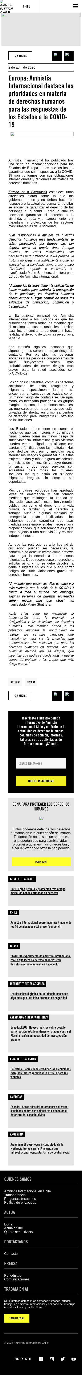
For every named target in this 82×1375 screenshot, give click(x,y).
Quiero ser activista (18, 1232)
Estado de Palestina (23, 1059)
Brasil (14, 946)
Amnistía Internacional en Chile (27, 1191)
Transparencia (15, 1195)
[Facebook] (41, 1358)
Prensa (31, 682)
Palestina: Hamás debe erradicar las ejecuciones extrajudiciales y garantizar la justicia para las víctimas (41, 1073)
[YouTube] (73, 1358)
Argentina (16, 1134)
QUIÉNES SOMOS (18, 1179)
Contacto (11, 1253)
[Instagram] (52, 1358)
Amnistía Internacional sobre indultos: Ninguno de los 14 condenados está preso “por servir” (41, 925)
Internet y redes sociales (27, 984)
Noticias (15, 682)
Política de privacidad (20, 1202)
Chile (13, 912)
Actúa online (13, 1228)
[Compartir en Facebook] (57, 56)
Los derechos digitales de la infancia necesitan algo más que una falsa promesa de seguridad (39, 996)
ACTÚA (9, 1212)
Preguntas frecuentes (20, 1199)
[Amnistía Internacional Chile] (6, 6)
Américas (16, 1097)
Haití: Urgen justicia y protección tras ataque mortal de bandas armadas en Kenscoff (38, 891)
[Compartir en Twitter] (69, 56)
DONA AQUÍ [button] (41, 861)
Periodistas (12, 1275)
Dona (8, 1224)
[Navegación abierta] (75, 6)
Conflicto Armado (22, 879)
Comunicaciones (16, 1279)
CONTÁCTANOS (16, 1241)
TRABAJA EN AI (16, 1318)
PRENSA (10, 1263)
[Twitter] (62, 1358)
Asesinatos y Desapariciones (29, 1017)
